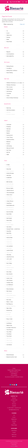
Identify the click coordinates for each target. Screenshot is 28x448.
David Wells (9, 214)
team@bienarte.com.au (14, 409)
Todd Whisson (10, 329)
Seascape (9, 128)
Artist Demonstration (11, 110)
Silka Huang (9, 338)
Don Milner (9, 222)
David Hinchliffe (10, 211)
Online (8, 95)
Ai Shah (8, 164)
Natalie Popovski (10, 297)
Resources (14, 434)
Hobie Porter (9, 239)
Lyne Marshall (9, 286)
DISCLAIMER (14, 375)
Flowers (8, 143)
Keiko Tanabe (9, 269)
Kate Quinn (9, 265)
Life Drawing (9, 91)
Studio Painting (10, 72)
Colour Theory (10, 137)
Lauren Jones (9, 278)
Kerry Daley (9, 271)
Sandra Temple (10, 321)
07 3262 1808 (15, 1)
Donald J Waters (10, 224)
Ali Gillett (8, 166)
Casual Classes (10, 89)
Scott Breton (9, 323)
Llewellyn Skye (10, 282)
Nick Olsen (9, 299)
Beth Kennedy (9, 181)
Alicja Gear (9, 169)
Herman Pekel (9, 237)
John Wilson (9, 261)
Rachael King (9, 310)
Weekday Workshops (11, 84)
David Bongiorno (10, 207)
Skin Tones (9, 150)
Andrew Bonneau (10, 173)
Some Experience (10, 53)
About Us (14, 436)
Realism (8, 133)
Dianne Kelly (9, 220)
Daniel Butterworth (10, 205)
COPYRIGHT (14, 373)
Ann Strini (8, 179)
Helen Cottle (9, 235)
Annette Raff (9, 177)
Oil (7, 30)
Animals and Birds (10, 139)
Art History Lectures (11, 114)
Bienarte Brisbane (10, 354)
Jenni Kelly (9, 254)
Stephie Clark (9, 325)
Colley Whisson (10, 201)
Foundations (9, 68)
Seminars (8, 112)
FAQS (14, 368)
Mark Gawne (9, 291)
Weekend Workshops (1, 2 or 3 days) (14, 82)
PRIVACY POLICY (14, 371)
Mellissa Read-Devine (11, 295)
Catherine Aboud (10, 190)
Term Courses (9, 87)
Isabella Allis (9, 241)
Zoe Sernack (9, 344)
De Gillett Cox (9, 216)
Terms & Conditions (14, 442)
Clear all (22, 24)
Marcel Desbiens (10, 289)
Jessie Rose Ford (10, 256)
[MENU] (26, 2)
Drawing (8, 37)
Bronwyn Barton (10, 186)
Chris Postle (9, 196)
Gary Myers (9, 226)
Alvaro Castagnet (10, 171)
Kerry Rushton (10, 274)
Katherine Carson (10, 267)
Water (8, 154)
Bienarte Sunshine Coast (12, 356)
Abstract (8, 130)
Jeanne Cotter (9, 252)
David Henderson (10, 209)
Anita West (9, 175)
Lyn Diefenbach (10, 284)
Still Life (8, 152)
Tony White (9, 331)
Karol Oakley (9, 263)
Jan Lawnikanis (10, 246)
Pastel (8, 39)
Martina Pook (9, 293)
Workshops (14, 430)
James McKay (9, 244)
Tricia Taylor (9, 336)
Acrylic (8, 33)
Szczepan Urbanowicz (11, 327)
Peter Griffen (9, 308)
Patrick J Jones (10, 301)
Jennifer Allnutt (10, 250)
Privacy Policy (14, 444)
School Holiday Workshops (12, 97)
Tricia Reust (9, 334)
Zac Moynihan (10, 342)
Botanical (8, 141)
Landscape (9, 124)
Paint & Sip (9, 107)
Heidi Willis (9, 233)
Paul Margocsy (10, 304)
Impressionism (10, 135)
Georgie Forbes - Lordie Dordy (13, 229)
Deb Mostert (9, 218)
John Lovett (9, 259)
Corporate (9, 93)
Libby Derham (10, 280)
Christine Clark (10, 199)
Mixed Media (9, 41)
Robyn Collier (9, 319)
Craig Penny (9, 203)
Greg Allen (9, 231)
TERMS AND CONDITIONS (14, 370)
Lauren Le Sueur (10, 276)
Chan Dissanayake (10, 192)
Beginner (8, 51)
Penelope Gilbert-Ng (11, 306)
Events (14, 432)
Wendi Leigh (9, 340)
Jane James (9, 248)
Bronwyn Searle (10, 188)
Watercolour (9, 35)
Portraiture (9, 126)
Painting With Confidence (12, 70)
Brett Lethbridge (10, 184)
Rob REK (8, 314)
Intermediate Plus (10, 56)
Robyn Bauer (9, 316)
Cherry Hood (9, 194)
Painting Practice (10, 66)
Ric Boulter (9, 312)
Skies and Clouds (10, 148)
